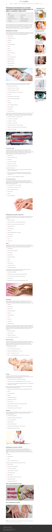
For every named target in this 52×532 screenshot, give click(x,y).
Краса (19, 3)
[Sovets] (7, 527)
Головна (6, 3)
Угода (30, 527)
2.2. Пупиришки (10, 21)
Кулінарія (15, 3)
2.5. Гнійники (21, 17)
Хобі (33, 3)
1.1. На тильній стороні (11, 16)
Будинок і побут (23, 3)
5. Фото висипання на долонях (24, 21)
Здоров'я (11, 3)
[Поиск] (45, 3)
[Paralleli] (23, 1)
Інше (41, 3)
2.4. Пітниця (21, 16)
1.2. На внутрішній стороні (11, 17)
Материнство (37, 3)
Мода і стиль (29, 3)
